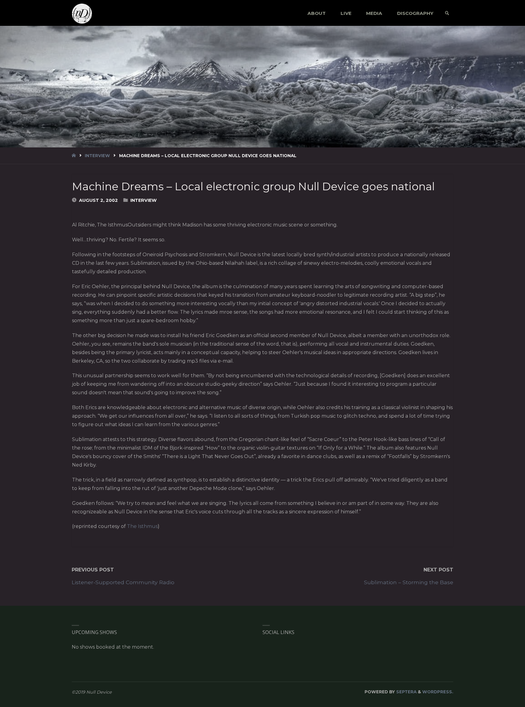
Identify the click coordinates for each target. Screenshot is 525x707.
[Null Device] (82, 13)
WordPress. (437, 691)
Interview (97, 155)
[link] (447, 13)
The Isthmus (142, 526)
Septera (406, 691)
